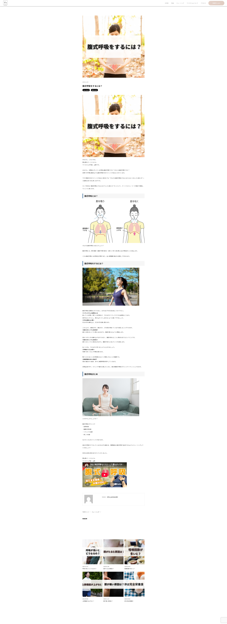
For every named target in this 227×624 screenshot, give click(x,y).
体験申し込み (216, 3)
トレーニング (180, 3)
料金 (172, 3)
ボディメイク (94, 90)
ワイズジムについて (192, 3)
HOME (167, 3)
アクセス (203, 3)
